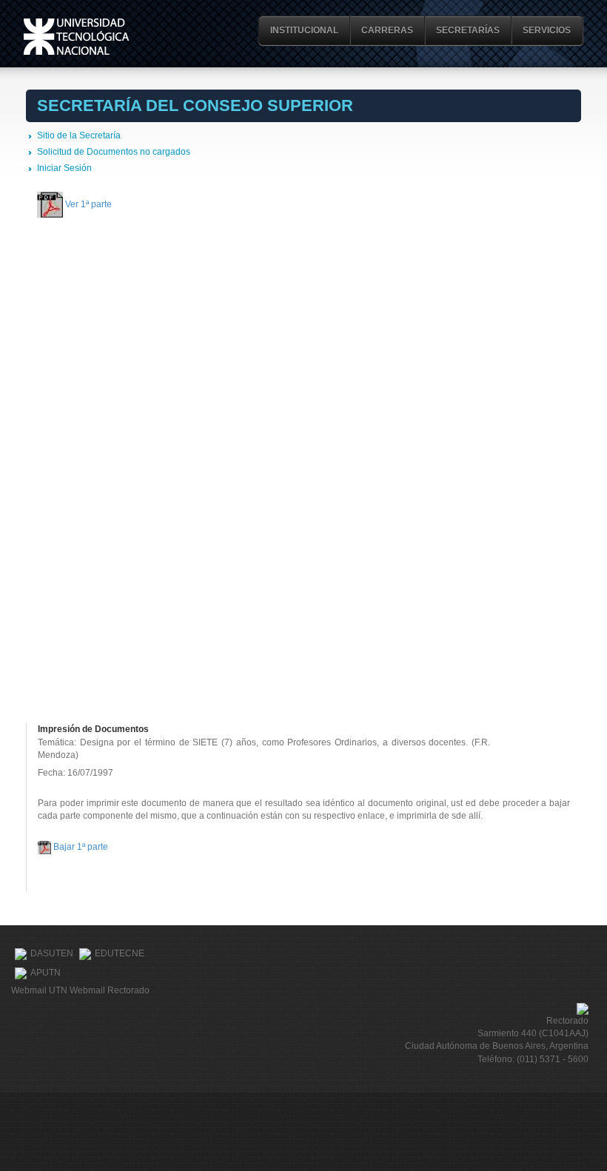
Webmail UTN (39, 990)
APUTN (45, 972)
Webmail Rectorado (110, 990)
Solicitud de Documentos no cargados (113, 152)
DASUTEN (51, 953)
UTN (76, 37)
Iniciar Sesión (64, 168)
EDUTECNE (119, 953)
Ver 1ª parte (88, 203)
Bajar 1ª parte (80, 847)
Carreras (387, 30)
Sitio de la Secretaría (79, 135)
